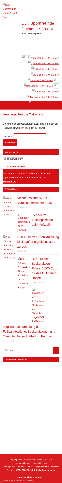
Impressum (22, 477)
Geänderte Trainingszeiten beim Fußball (42, 219)
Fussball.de (9, 181)
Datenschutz (35, 477)
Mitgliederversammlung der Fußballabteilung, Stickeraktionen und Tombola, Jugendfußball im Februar (29, 331)
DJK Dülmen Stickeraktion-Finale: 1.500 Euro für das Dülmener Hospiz (44, 268)
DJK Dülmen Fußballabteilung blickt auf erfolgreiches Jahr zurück (38, 241)
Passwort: (8, 136)
